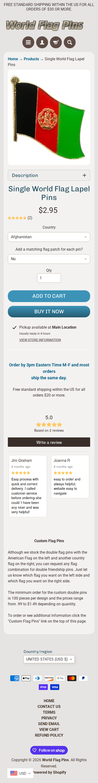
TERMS (49, 712)
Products (31, 59)
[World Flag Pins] (49, 25)
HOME (49, 701)
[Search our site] (70, 42)
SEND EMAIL (49, 724)
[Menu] (28, 42)
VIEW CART (49, 729)
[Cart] (56, 42)
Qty (49, 270)
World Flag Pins (55, 760)
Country (49, 227)
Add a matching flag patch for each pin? (49, 249)
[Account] (42, 42)
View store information (40, 340)
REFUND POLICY (49, 735)
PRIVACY (49, 718)
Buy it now (49, 311)
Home (13, 59)
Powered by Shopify (49, 772)
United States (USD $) (47, 659)
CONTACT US (49, 706)
